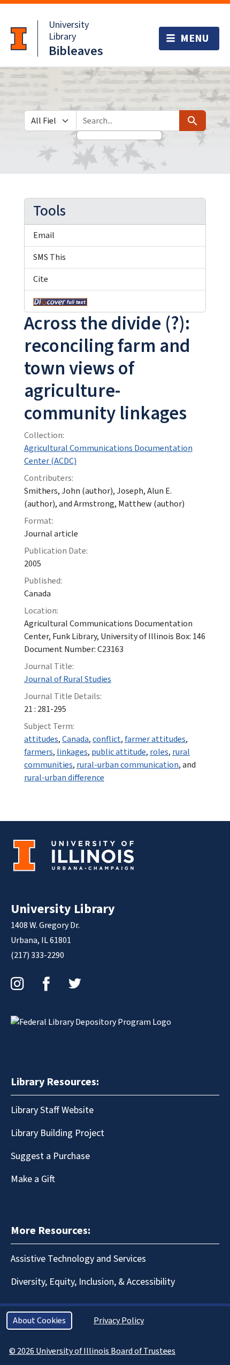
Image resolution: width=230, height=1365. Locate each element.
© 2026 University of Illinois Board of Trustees (92, 1351)
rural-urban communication (127, 765)
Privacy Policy (119, 1320)
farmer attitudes (155, 739)
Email (44, 235)
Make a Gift (33, 1179)
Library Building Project (57, 1133)
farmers (38, 752)
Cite (40, 279)
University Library (69, 30)
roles (159, 752)
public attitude (118, 752)
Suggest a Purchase (50, 1156)
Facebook (46, 983)
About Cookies (39, 1320)
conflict (107, 739)
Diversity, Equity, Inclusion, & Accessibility (93, 1282)
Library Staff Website (52, 1110)
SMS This (49, 257)
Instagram (17, 983)
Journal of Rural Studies (67, 679)
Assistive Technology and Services (78, 1259)
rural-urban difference (64, 778)
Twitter (75, 983)
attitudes (41, 739)
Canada (75, 739)
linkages (72, 752)
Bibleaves (76, 51)
